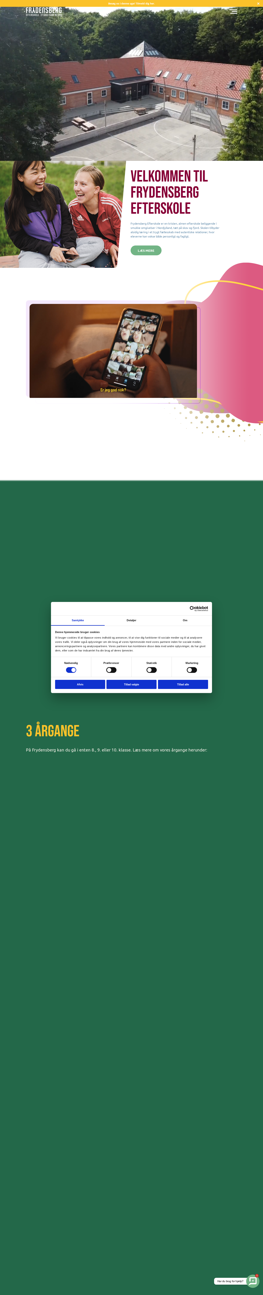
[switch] (111, 670)
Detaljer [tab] (132, 620)
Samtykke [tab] (78, 620)
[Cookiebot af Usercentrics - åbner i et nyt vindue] (192, 608)
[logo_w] (44, 9)
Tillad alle (183, 684)
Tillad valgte (131, 684)
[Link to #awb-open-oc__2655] (233, 11)
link (131, 3)
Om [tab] (185, 620)
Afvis (80, 684)
